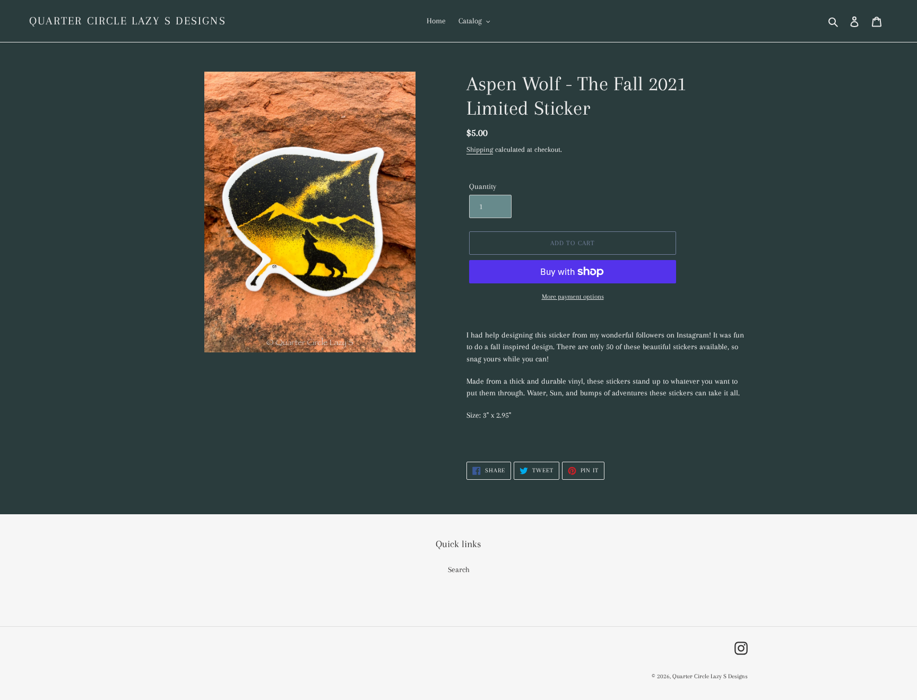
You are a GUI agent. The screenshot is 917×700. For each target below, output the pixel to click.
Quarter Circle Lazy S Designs (127, 20)
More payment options (573, 296)
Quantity (482, 186)
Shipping (479, 149)
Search (459, 569)
